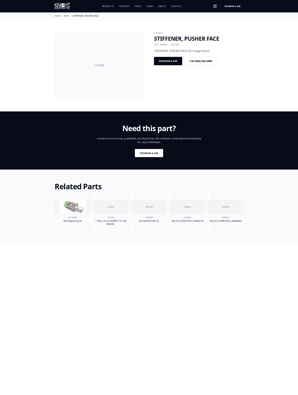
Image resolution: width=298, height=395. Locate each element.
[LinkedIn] (215, 6)
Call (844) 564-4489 (201, 61)
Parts (138, 6)
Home (58, 15)
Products (108, 6)
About (162, 6)
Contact (176, 6)
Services (124, 6)
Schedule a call (232, 6)
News (150, 6)
